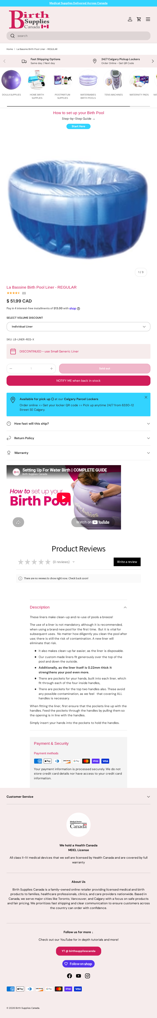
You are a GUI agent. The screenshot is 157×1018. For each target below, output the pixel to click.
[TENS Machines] (114, 80)
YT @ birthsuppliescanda (78, 951)
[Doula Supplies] (11, 80)
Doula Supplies (11, 94)
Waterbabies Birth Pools (88, 96)
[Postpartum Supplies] (63, 80)
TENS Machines (113, 94)
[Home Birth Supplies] (37, 80)
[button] (73, 561)
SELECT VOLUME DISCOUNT (25, 317)
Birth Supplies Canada (27, 1008)
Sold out (104, 368)
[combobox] (78, 35)
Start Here (78, 126)
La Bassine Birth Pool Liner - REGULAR (37, 49)
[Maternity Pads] (139, 80)
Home (10, 49)
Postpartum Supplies (62, 96)
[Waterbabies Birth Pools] (88, 80)
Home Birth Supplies (37, 96)
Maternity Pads (139, 94)
